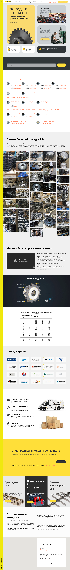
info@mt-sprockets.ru (52, 2)
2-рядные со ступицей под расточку (30, 83)
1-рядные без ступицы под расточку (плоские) (15, 102)
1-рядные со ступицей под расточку (15, 83)
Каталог (20, 1)
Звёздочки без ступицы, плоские (18, 97)
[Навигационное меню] (1, 1)
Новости (40, 1)
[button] (63, 2)
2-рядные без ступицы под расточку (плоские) (30, 102)
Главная (16, 1)
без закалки (19, 85)
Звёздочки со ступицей (14, 79)
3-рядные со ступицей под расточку (15, 93)
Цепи (25, 1)
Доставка (35, 1)
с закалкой (15, 85)
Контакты (29, 2)
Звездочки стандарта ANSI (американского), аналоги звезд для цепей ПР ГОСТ (33, 110)
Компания (29, 1)
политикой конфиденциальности (51, 465)
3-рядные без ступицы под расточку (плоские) (45, 102)
